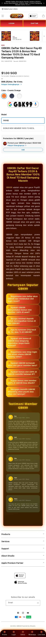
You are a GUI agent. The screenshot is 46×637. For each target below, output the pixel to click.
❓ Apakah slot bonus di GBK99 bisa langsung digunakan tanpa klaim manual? (19, 342)
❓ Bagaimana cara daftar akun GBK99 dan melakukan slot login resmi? (23, 298)
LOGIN (11, 23)
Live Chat (41, 634)
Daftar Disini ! (26, 5)
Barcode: (16, 61)
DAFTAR (34, 23)
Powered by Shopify (28, 626)
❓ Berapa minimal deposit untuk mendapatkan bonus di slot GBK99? (22, 320)
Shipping (12, 76)
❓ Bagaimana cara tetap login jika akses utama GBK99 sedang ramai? (22, 354)
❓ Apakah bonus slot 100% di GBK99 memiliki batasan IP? (22, 373)
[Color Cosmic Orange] (4, 96)
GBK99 (9, 187)
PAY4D (6, 120)
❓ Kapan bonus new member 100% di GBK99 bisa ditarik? (22, 381)
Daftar (23, 634)
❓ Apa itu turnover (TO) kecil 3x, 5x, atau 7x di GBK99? (22, 331)
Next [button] (44, 3)
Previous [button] (2, 3)
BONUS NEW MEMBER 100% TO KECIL (18, 128)
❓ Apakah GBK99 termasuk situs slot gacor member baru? (22, 364)
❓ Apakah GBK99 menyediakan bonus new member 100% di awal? (20, 309)
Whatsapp (32, 634)
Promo (4, 634)
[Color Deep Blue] (11, 96)
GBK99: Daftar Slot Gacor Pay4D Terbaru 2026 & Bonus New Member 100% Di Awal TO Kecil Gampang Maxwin (23, 3)
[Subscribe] (37, 603)
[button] (2, 16)
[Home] (16, 16)
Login (14, 634)
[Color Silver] (19, 96)
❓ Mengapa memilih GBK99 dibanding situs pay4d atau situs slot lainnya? (21, 391)
